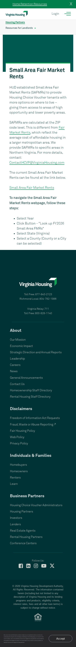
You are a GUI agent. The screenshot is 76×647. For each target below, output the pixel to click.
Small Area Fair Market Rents (31, 187)
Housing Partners (15, 22)
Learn (14, 483)
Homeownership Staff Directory (31, 390)
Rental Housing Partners (26, 536)
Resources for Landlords (19, 28)
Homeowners (19, 471)
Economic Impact (21, 346)
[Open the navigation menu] (67, 14)
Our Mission (18, 339)
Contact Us (17, 384)
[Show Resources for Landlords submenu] (35, 28)
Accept (60, 638)
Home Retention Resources (30, 4)
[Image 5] (38, 53)
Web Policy (17, 437)
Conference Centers (23, 543)
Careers (15, 364)
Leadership (17, 358)
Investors (16, 517)
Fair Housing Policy (22, 430)
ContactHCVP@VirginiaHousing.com (36, 162)
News (14, 371)
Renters (15, 477)
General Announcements (26, 377)
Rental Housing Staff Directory (30, 396)
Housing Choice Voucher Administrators (36, 505)
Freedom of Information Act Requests (35, 418)
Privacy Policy (19, 443)
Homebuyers (18, 464)
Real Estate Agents (22, 530)
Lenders (15, 524)
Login (55, 13)
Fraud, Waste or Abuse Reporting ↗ (33, 424)
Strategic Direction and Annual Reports (36, 352)
